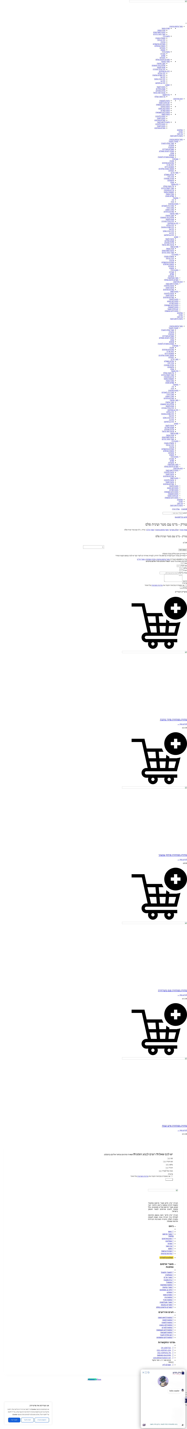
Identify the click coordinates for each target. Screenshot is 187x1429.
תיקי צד (162, 77)
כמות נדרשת (182, 573)
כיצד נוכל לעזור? (167, 1171)
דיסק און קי (170, 165)
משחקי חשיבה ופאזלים (166, 151)
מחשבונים (171, 180)
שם (185, 563)
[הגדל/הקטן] (186, 1394)
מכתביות (171, 147)
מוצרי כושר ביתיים (159, 34)
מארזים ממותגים (160, 120)
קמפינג (167, 85)
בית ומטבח (166, 94)
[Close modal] (186, 1392)
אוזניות (172, 161)
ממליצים (180, 130)
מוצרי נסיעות (165, 61)
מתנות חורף (166, 52)
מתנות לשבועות (164, 101)
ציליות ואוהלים (160, 91)
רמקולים (171, 171)
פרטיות (184, 583)
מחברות (171, 145)
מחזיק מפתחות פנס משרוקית (172, 990)
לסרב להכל (27, 1420)
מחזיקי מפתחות (169, 178)
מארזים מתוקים (169, 211)
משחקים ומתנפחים (159, 44)
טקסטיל (175, 198)
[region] (28, 1413)
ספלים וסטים (169, 196)
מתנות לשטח (161, 87)
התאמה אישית (42, 1420)
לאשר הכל (14, 1420)
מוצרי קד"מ (174, 172)
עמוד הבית (183, 530)
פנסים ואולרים (160, 89)
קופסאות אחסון (169, 192)
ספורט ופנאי (166, 28)
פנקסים (171, 155)
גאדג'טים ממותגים (168, 163)
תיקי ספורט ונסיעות (158, 75)
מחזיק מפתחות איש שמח (174, 1125)
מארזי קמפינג (169, 209)
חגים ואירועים (178, 99)
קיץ (173, 200)
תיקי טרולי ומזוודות (159, 69)
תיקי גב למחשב (160, 83)
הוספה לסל (182, 550)
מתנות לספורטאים (159, 32)
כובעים (163, 50)
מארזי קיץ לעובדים (168, 206)
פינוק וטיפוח (161, 30)
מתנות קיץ (166, 36)
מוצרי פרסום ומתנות (176, 26)
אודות (181, 132)
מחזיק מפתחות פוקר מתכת (173, 719)
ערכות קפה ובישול (159, 93)
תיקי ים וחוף (161, 40)
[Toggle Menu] (186, 23)
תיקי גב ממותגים (164, 71)
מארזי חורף (170, 208)
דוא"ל (185, 570)
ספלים (163, 56)
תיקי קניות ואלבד (159, 79)
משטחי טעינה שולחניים (166, 169)
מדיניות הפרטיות (157, 585)
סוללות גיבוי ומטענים (158, 65)
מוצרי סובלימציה (173, 278)
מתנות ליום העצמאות (163, 112)
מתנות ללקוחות (160, 116)
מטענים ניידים (169, 167)
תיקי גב (163, 81)
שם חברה (183, 566)
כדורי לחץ (171, 176)
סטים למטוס (161, 67)
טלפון (185, 568)
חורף (172, 202)
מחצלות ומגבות (160, 38)
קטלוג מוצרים (174, 530)
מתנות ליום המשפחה (163, 104)
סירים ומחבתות (169, 190)
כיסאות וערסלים (160, 46)
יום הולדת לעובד (164, 103)
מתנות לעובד (161, 118)
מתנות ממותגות (173, 204)
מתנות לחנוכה (165, 106)
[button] (93, 322)
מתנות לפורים (165, 110)
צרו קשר (180, 134)
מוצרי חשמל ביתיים (167, 188)
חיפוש (185, 513)
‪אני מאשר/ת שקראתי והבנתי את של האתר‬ (164, 585)
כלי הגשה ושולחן (160, 96)
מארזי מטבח (170, 194)
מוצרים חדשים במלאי (163, 59)
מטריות (162, 54)
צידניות (163, 42)
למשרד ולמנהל (173, 141)
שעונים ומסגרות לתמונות (166, 157)
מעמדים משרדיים (168, 149)
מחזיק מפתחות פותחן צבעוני (173, 855)
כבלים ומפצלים (169, 174)
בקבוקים (162, 48)
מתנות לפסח (166, 114)
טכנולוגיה (175, 159)
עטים (172, 153)
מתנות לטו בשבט (164, 108)
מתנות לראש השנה (163, 122)
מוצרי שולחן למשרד (167, 143)
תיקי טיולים (161, 73)
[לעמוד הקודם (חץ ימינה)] (186, 1396)
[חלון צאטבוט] (163, 1398)
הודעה (184, 581)
